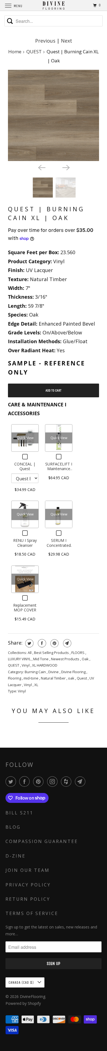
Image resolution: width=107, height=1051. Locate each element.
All (30, 652)
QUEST (34, 51)
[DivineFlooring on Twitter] (11, 781)
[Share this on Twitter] (28, 643)
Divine (54, 671)
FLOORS (78, 652)
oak (71, 678)
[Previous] (41, 167)
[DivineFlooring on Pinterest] (39, 781)
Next (66, 40)
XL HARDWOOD (44, 665)
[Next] (66, 167)
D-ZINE (15, 856)
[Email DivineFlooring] (81, 781)
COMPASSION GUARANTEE (41, 841)
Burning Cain (36, 671)
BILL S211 (19, 813)
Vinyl (26, 665)
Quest (82, 678)
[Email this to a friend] (66, 643)
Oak (85, 658)
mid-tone (31, 678)
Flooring (15, 678)
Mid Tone (41, 658)
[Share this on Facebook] (41, 643)
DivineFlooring (32, 996)
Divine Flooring (73, 671)
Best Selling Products (52, 652)
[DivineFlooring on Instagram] (53, 781)
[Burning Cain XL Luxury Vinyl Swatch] (53, 115)
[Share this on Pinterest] (54, 643)
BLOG (13, 827)
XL (36, 684)
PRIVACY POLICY (28, 885)
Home (14, 51)
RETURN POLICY (27, 899)
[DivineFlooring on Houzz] (67, 781)
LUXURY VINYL (20, 658)
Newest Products (65, 658)
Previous (45, 40)
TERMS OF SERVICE (31, 913)
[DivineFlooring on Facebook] (25, 781)
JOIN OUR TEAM (27, 870)
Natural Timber (53, 678)
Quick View (25, 438)
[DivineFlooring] (53, 5)
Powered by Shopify (23, 1003)
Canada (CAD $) (22, 982)
